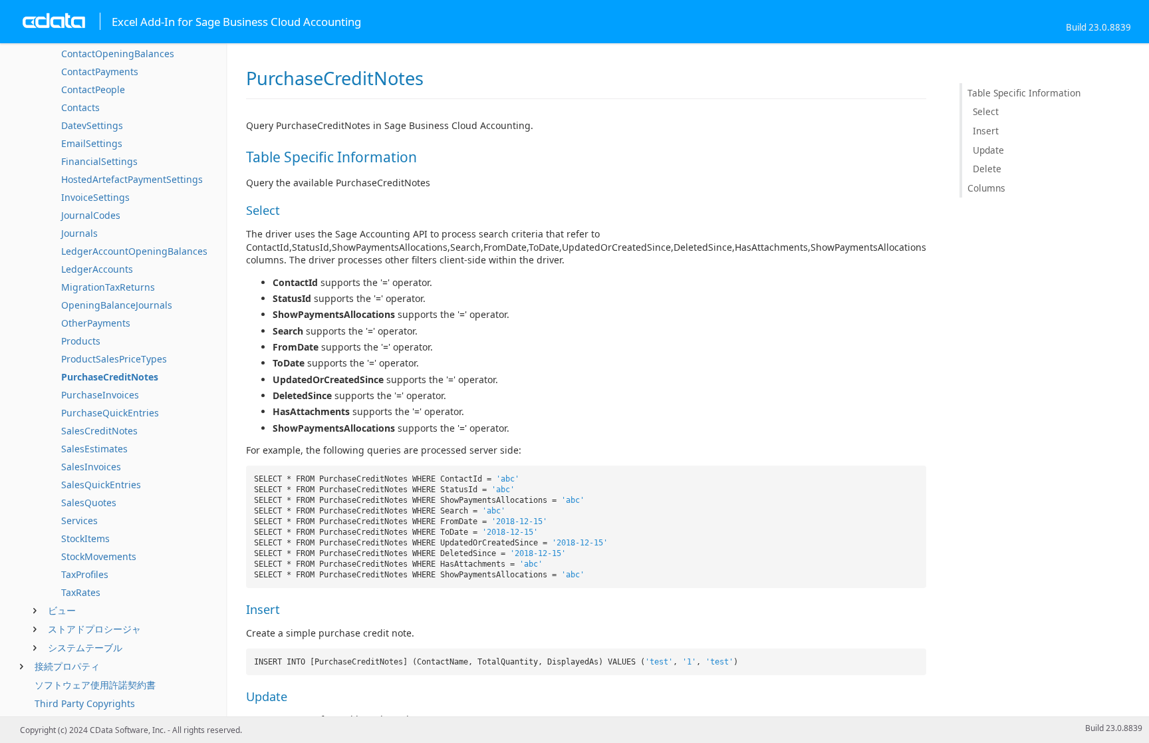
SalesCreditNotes (99, 430)
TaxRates (80, 592)
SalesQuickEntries (101, 484)
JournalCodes (90, 215)
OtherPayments (95, 323)
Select (986, 111)
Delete (987, 168)
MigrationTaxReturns (108, 287)
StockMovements (98, 556)
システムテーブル (85, 647)
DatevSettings (92, 125)
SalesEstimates (94, 448)
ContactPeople (93, 89)
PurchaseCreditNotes (109, 377)
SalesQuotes (88, 502)
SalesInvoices (91, 466)
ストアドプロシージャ (94, 629)
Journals (79, 233)
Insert (986, 130)
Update (988, 150)
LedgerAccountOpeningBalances (134, 251)
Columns (986, 188)
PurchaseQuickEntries (110, 412)
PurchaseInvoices (100, 394)
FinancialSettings (99, 161)
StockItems (85, 538)
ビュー (62, 610)
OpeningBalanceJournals (116, 305)
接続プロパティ (67, 666)
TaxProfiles (84, 574)
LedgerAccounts (97, 269)
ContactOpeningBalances (117, 53)
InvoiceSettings (95, 197)
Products (80, 341)
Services (79, 520)
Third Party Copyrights (85, 703)
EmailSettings (91, 143)
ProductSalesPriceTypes (114, 359)
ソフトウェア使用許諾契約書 (95, 684)
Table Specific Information (1024, 92)
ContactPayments (99, 71)
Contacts (80, 107)
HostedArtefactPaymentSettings (132, 179)
